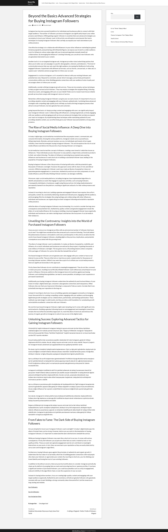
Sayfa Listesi (82, 3)
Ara (112, 13)
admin (29, 25)
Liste (57, 3)
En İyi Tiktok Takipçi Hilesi (48, 3)
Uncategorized (43, 503)
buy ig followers (33, 492)
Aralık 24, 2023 (37, 25)
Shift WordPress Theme (78, 531)
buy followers (33, 487)
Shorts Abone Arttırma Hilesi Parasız (95, 3)
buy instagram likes (34, 496)
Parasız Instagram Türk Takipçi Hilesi (68, 3)
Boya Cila (31, 2)
